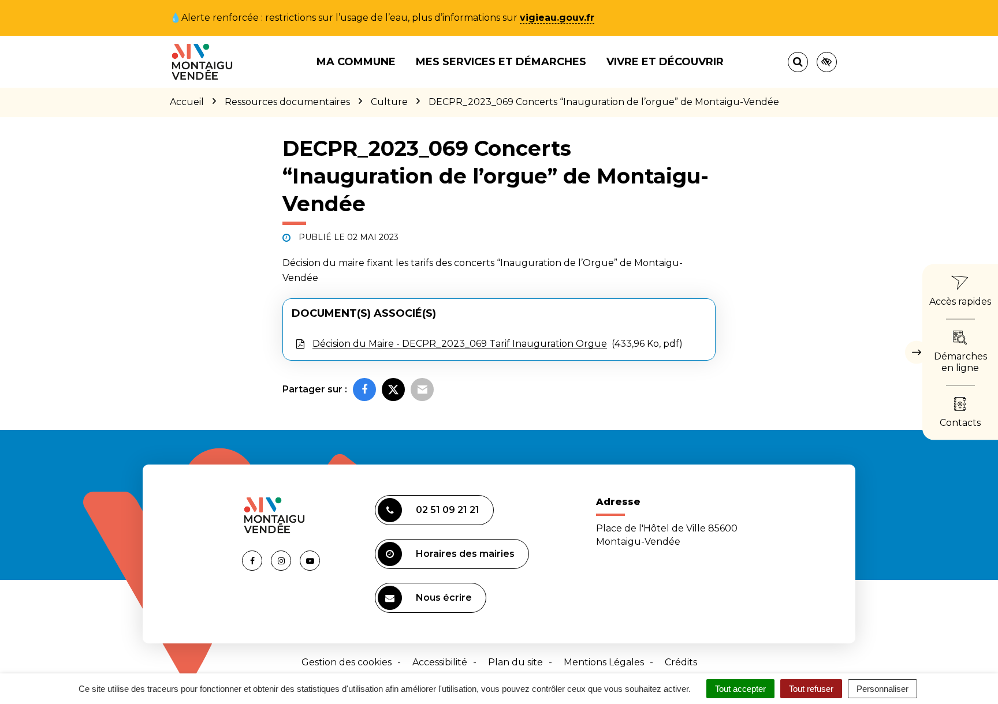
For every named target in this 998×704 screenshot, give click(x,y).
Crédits (681, 662)
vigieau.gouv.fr (557, 17)
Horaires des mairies (465, 553)
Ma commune (356, 61)
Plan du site (515, 662)
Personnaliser (882, 689)
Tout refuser (811, 689)
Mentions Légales (604, 662)
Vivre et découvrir (665, 61)
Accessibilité (439, 662)
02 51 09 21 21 (447, 509)
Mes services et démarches (501, 61)
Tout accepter (740, 689)
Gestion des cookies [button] (346, 662)
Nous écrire (444, 597)
